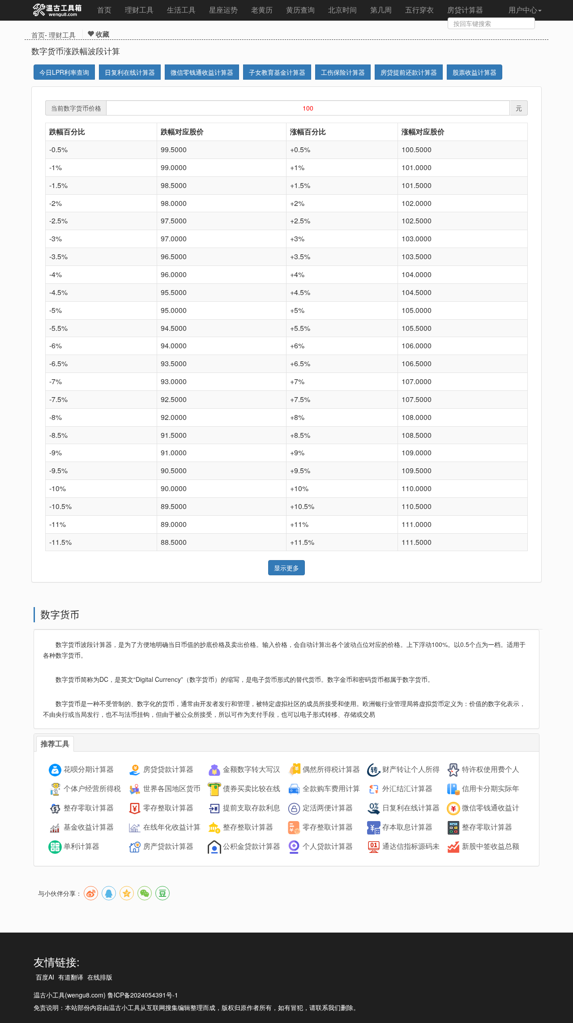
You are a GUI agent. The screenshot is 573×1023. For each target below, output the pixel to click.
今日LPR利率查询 (64, 72)
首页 (104, 9)
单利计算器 (81, 846)
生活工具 (181, 9)
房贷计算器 (465, 9)
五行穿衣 (419, 9)
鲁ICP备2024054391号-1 (142, 994)
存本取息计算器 (407, 827)
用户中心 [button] (523, 9)
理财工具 (139, 9)
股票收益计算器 (474, 72)
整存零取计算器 (89, 808)
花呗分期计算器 (89, 769)
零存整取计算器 (168, 808)
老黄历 (262, 9)
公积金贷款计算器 (251, 846)
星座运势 (223, 9)
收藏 (101, 34)
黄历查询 (300, 9)
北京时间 (342, 9)
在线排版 (99, 976)
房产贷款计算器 (168, 846)
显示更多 (286, 567)
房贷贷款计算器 (168, 769)
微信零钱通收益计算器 (202, 72)
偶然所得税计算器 (331, 769)
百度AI (45, 976)
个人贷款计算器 (328, 846)
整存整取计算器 (248, 827)
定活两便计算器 (328, 808)
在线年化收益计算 (172, 827)
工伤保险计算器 (343, 72)
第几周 (381, 9)
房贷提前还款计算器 (409, 72)
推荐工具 (55, 743)
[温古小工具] (57, 10)
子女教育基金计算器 (277, 72)
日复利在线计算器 (130, 72)
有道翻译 (70, 976)
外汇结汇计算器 (407, 788)
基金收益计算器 (89, 827)
